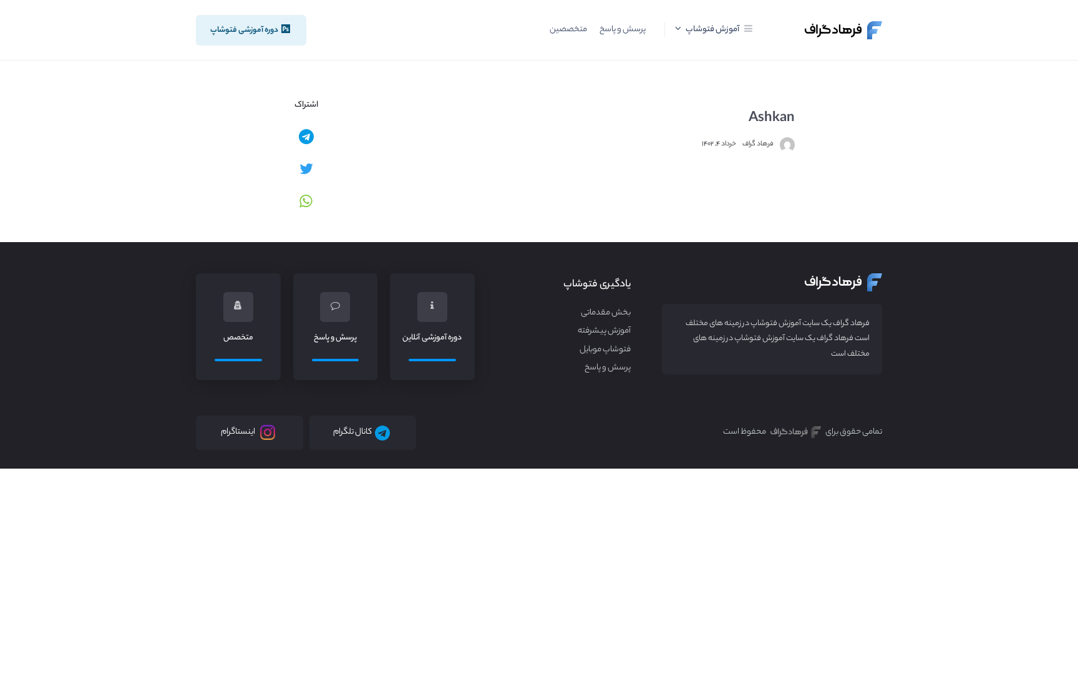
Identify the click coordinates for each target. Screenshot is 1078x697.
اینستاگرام (238, 432)
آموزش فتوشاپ (711, 29)
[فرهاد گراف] (843, 30)
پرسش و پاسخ (623, 29)
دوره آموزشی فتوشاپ (244, 30)
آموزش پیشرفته (604, 331)
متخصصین (568, 29)
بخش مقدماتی (606, 313)
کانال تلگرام (352, 432)
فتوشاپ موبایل (605, 350)
